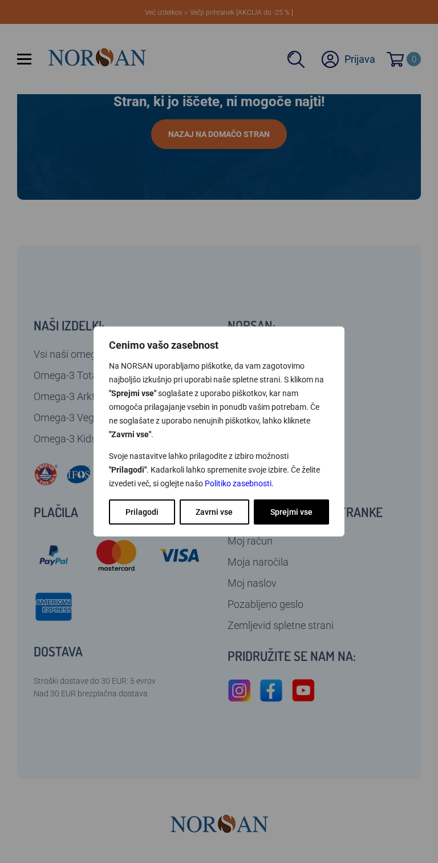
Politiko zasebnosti (238, 483)
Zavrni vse (214, 512)
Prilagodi (142, 512)
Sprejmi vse (291, 512)
